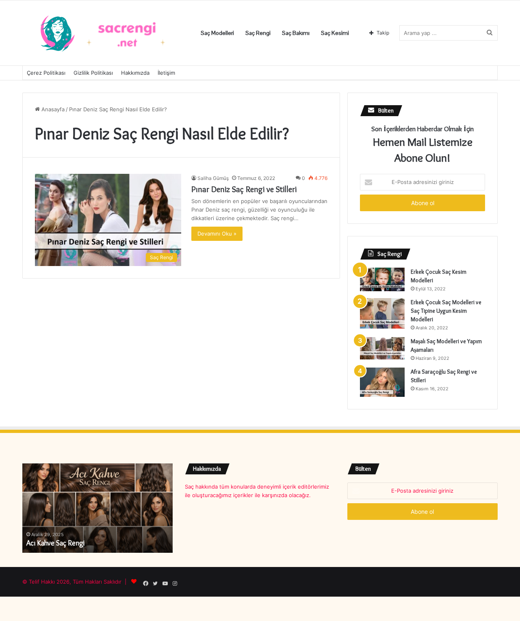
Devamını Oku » (216, 233)
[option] (97, 508)
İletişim (166, 72)
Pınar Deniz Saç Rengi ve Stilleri (244, 189)
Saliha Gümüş (213, 178)
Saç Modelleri (217, 33)
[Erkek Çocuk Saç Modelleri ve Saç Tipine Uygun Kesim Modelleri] (382, 313)
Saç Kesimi (335, 33)
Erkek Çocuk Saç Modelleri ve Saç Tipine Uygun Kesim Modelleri (446, 311)
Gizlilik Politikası (93, 72)
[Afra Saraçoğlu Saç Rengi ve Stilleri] (382, 382)
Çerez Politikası (46, 72)
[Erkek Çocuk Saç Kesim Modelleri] (382, 279)
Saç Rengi (258, 33)
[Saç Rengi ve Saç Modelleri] (103, 33)
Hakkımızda (135, 72)
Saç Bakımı (296, 33)
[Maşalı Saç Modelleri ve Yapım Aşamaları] (382, 348)
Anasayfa (52, 109)
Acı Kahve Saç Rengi (55, 543)
